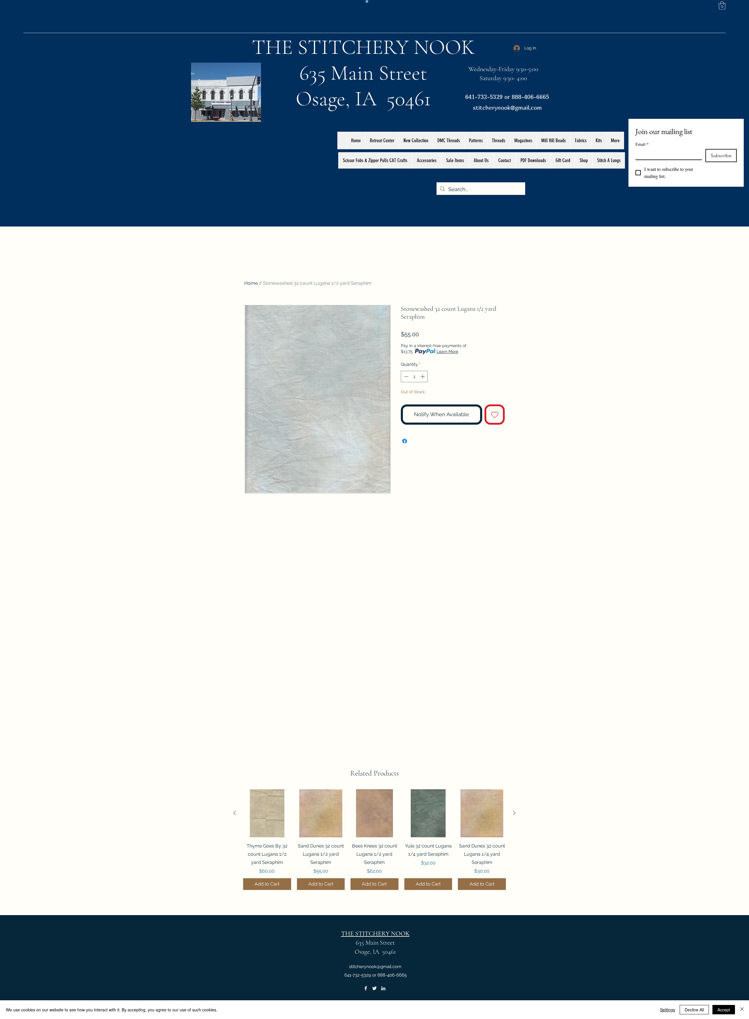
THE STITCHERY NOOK (363, 47)
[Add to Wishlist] (495, 414)
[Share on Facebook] (404, 441)
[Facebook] (366, 988)
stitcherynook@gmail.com (507, 107)
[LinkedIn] (383, 988)
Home (251, 283)
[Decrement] (406, 376)
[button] (722, 5)
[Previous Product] (234, 812)
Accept (723, 1010)
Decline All (694, 1010)
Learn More (447, 351)
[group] (374, 839)
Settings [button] (667, 1010)
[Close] (741, 1009)
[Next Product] (514, 812)
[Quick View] (267, 813)
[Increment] (423, 376)
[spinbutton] (414, 376)
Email (642, 144)
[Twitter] (374, 988)
